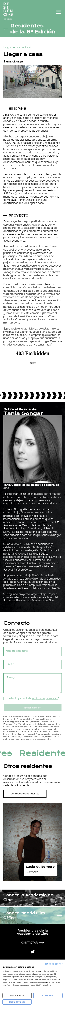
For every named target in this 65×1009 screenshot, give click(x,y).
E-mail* (10, 664)
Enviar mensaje (32, 707)
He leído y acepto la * (33, 698)
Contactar (29, 942)
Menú (58, 11)
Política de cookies (53, 963)
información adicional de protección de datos (30, 739)
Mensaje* (11, 677)
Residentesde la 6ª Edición (33, 29)
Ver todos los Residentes (25, 793)
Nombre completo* (17, 650)
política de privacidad (45, 698)
